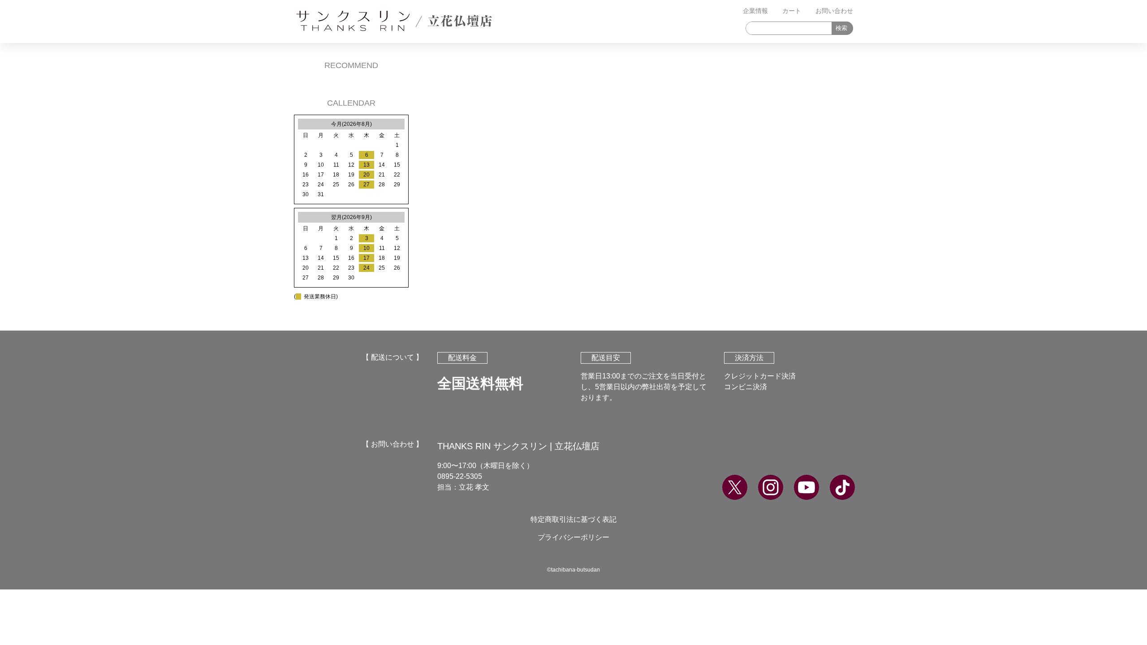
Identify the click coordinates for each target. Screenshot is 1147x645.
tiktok (842, 487)
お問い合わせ (834, 10)
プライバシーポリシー (573, 537)
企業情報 (755, 10)
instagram (770, 487)
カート (791, 10)
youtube (806, 487)
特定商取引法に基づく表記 (573, 519)
